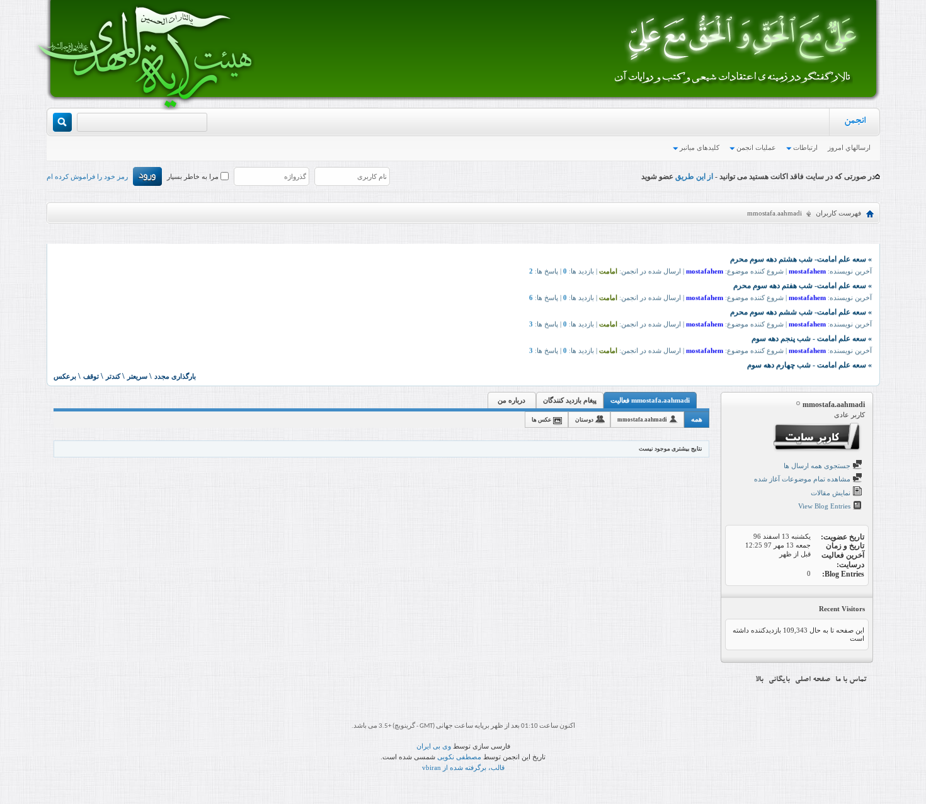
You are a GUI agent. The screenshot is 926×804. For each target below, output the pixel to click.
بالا (759, 679)
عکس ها (541, 419)
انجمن (855, 122)
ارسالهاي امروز (849, 147)
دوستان (584, 419)
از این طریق (693, 176)
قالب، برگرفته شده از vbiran (463, 767)
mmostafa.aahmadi (642, 419)
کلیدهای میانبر (699, 147)
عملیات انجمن (756, 147)
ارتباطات (805, 147)
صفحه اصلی (812, 679)
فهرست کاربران (838, 213)
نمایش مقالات (831, 493)
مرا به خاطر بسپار (193, 176)
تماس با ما (851, 679)
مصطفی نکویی (459, 757)
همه (696, 419)
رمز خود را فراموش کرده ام (87, 176)
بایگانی (779, 679)
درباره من (511, 400)
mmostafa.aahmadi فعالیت (650, 400)
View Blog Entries (825, 506)
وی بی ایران (433, 746)
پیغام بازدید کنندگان (570, 400)
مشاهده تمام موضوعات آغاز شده (803, 479)
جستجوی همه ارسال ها (818, 465)
